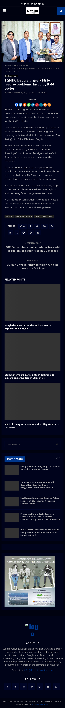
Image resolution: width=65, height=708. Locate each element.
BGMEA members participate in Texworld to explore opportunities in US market (32, 248)
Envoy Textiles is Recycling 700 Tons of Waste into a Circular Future (40, 468)
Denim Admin (13, 93)
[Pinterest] (37, 105)
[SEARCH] (57, 444)
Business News (11, 76)
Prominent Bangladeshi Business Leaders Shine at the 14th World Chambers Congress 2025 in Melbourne (40, 517)
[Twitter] (20, 105)
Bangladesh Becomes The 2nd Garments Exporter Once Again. (28, 327)
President (48, 216)
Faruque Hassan (24, 216)
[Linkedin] (33, 105)
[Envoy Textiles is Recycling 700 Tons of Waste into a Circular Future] (12, 470)
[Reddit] (24, 105)
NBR (37, 216)
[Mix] (45, 105)
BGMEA (9, 216)
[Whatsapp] (29, 105)
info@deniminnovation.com (39, 670)
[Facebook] (16, 105)
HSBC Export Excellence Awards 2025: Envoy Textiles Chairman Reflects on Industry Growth (39, 532)
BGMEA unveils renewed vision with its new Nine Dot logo (32, 266)
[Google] (40, 686)
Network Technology (41, 704)
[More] (49, 105)
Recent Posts (15, 459)
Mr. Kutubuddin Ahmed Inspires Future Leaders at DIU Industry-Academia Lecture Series (39, 501)
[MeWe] (41, 105)
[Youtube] (48, 686)
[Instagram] (23, 686)
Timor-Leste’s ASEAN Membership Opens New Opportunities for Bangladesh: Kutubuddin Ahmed (37, 485)
